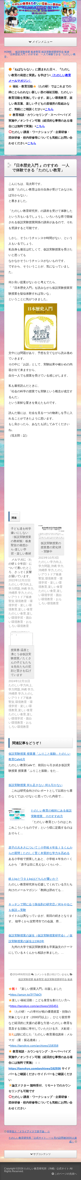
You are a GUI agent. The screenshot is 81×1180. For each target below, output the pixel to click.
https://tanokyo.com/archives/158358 (34, 1045)
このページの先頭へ (65, 1173)
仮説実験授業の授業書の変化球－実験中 (51, 547)
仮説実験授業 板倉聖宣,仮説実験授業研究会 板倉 (45, 979)
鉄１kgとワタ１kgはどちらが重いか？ (33, 878)
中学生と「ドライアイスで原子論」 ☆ (28, 1131)
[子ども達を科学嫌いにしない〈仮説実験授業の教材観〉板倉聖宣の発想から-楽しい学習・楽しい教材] (23, 576)
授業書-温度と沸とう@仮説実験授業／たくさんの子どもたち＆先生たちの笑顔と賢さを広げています (21, 662)
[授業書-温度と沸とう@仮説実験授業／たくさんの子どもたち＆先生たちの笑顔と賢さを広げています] (21, 638)
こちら (49, 109)
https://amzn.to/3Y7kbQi (26, 994)
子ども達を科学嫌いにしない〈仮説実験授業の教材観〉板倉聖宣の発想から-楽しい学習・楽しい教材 (21, 541)
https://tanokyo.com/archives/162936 (35, 1068)
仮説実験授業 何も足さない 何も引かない (36, 785)
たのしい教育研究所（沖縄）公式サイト (46, 1168)
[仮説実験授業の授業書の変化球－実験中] (51, 531)
